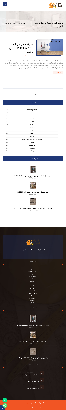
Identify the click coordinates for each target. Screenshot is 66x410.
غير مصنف (32, 145)
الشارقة (32, 118)
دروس (32, 133)
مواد (32, 291)
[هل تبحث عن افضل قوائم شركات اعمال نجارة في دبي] (56, 5)
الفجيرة (32, 124)
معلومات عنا (32, 298)
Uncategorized (32, 110)
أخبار (32, 113)
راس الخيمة (32, 136)
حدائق (32, 278)
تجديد (32, 269)
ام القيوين (32, 127)
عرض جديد (32, 293)
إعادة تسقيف (32, 271)
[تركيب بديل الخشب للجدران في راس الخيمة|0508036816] (33, 169)
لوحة (32, 274)
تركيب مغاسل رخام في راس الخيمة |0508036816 (33, 192)
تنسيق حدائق (32, 276)
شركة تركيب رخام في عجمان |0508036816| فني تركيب (33, 208)
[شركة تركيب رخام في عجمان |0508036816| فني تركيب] (33, 201)
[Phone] (4, 400)
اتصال (32, 303)
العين (32, 121)
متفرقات (32, 148)
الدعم (32, 286)
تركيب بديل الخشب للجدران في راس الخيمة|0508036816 (33, 176)
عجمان (32, 142)
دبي (32, 130)
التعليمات (32, 300)
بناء (32, 283)
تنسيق (32, 281)
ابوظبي (32, 116)
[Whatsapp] (4, 405)
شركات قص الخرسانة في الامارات (32, 139)
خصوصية (32, 288)
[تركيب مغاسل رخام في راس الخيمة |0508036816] (33, 185)
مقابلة (32, 151)
